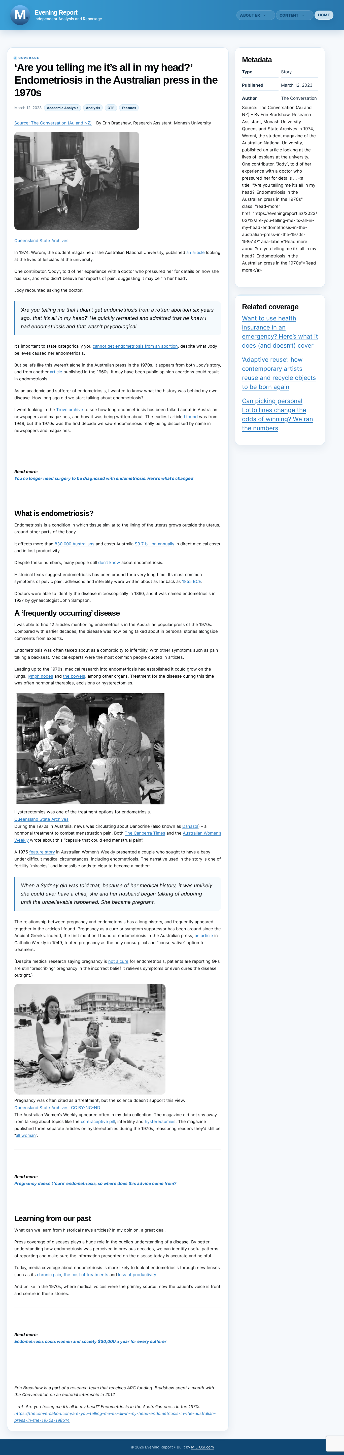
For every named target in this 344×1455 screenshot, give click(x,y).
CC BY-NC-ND (85, 1107)
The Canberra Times (145, 833)
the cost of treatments (86, 1274)
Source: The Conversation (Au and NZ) (53, 122)
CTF (111, 108)
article (56, 371)
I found (191, 416)
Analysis (93, 108)
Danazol (190, 826)
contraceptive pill (98, 1121)
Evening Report (56, 12)
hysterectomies (160, 1121)
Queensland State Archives (41, 240)
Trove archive (69, 409)
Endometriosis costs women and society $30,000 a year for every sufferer (90, 1341)
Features (129, 108)
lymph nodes (40, 676)
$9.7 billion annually (154, 543)
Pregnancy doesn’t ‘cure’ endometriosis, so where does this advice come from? (95, 1183)
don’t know (109, 562)
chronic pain (49, 1274)
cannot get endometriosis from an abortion (135, 346)
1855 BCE (191, 581)
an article (195, 252)
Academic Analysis (62, 108)
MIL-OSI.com (202, 1447)
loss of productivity (137, 1274)
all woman (26, 1135)
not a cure (118, 961)
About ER (250, 15)
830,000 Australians (74, 543)
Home (324, 15)
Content (289, 15)
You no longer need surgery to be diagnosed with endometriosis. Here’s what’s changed (103, 478)
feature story (42, 851)
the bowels (74, 676)
